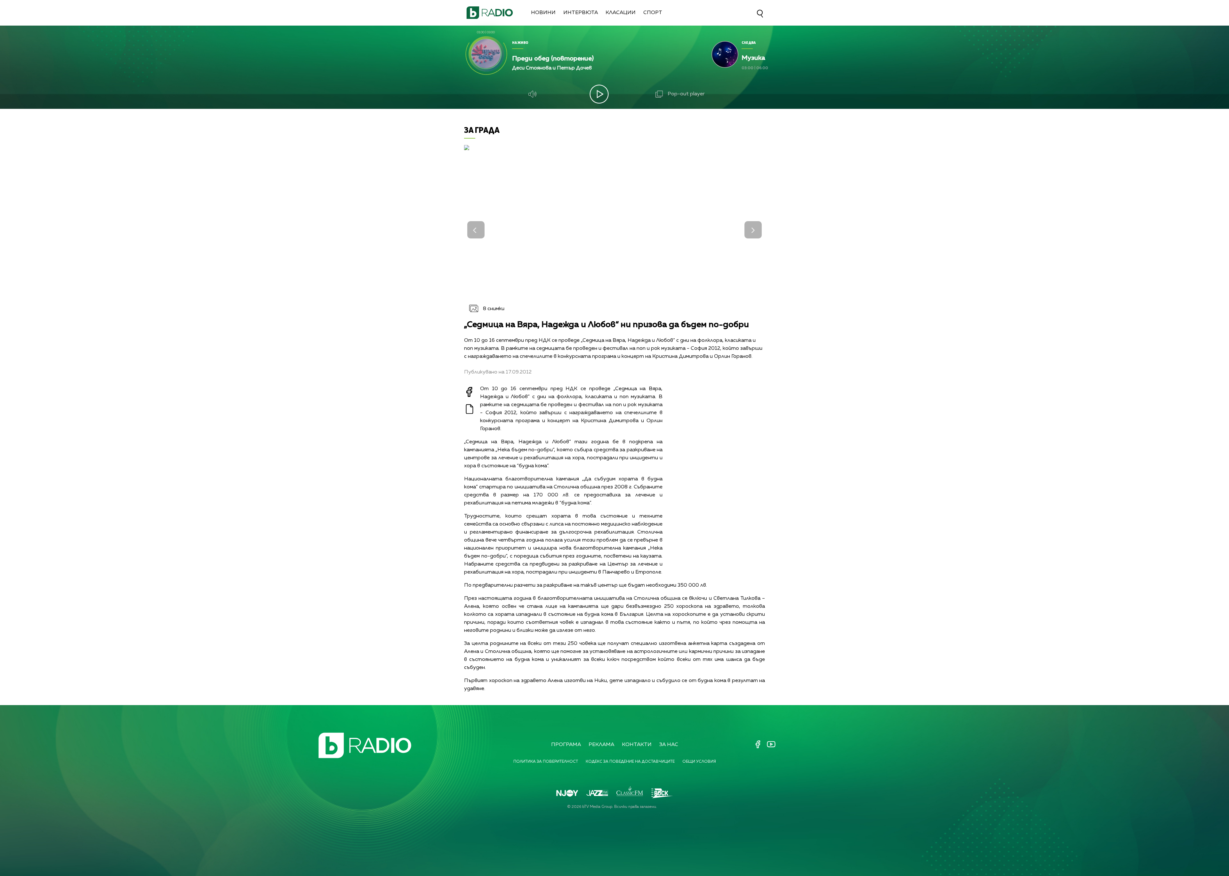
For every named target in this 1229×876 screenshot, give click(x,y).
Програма (566, 744)
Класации (621, 12)
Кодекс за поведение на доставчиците (630, 762)
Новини (543, 12)
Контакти (637, 744)
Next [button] (753, 229)
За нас (668, 744)
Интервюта (580, 12)
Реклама (601, 744)
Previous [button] (476, 229)
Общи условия (699, 762)
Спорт (652, 12)
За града (482, 130)
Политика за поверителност (545, 762)
